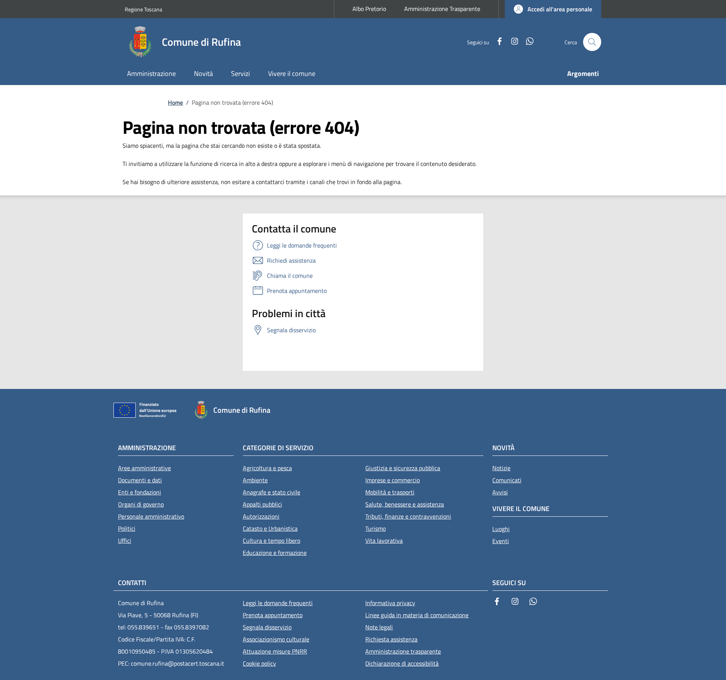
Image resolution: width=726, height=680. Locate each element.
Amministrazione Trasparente (442, 8)
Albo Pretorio (369, 8)
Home (175, 102)
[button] (553, 9)
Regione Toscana (143, 9)
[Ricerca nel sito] (592, 42)
